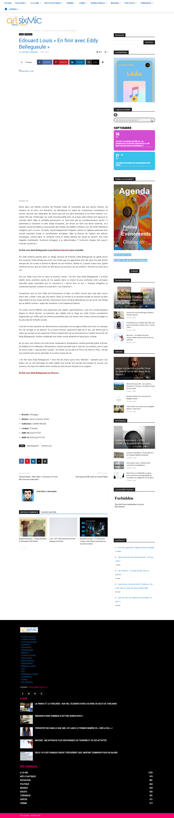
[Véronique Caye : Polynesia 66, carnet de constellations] (119, 465)
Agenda (13, 9)
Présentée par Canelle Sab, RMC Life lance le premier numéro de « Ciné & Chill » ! (140, 325)
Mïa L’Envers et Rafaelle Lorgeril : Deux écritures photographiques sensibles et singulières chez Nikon (140, 475)
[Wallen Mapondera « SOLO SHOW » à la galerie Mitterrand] (134, 437)
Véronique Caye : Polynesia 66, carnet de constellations (138, 464)
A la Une (35, 3)
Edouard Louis (47, 446)
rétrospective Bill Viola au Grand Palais (92, 477)
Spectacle (130, 3)
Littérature (37, 31)
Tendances (145, 3)
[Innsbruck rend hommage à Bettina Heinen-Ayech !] (119, 315)
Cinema (69, 3)
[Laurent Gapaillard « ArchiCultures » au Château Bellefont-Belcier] (119, 455)
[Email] (39, 461)
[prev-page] (20, 548)
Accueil (8, 3)
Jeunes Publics (98, 3)
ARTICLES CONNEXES (29, 512)
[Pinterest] (27, 461)
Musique (115, 3)
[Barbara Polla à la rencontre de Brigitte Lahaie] (119, 399)
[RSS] (35, 693)
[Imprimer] (45, 461)
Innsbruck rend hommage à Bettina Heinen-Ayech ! (59, 716)
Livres (82, 3)
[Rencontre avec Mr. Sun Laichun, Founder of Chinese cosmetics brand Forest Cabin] (119, 386)
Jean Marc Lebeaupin (30, 52)
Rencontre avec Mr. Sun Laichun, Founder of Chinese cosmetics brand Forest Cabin (140, 386)
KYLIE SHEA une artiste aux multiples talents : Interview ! (140, 407)
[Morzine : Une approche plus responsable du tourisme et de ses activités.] (119, 337)
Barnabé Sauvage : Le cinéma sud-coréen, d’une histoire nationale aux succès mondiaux (93, 541)
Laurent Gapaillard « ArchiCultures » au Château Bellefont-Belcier (140, 454)
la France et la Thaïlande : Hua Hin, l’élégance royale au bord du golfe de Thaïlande (133, 300)
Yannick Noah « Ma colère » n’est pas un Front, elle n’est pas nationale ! (38, 478)
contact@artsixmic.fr (38, 687)
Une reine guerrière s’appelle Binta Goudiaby (136, 547)
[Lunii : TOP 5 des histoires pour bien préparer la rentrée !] (63, 527)
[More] (102, 62)
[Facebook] (21, 461)
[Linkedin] (33, 461)
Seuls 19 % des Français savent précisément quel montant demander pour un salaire (76, 752)
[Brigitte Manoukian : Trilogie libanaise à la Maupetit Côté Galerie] (33, 527)
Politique (20, 3)
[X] (41, 693)
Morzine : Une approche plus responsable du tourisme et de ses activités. (140, 337)
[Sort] (115, 115)
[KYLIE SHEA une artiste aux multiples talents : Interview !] (119, 409)
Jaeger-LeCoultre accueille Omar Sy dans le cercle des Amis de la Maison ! (133, 371)
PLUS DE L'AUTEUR (48, 512)
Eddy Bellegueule (33, 446)
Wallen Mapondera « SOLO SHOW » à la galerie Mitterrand (133, 442)
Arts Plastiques (53, 3)
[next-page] (24, 548)
